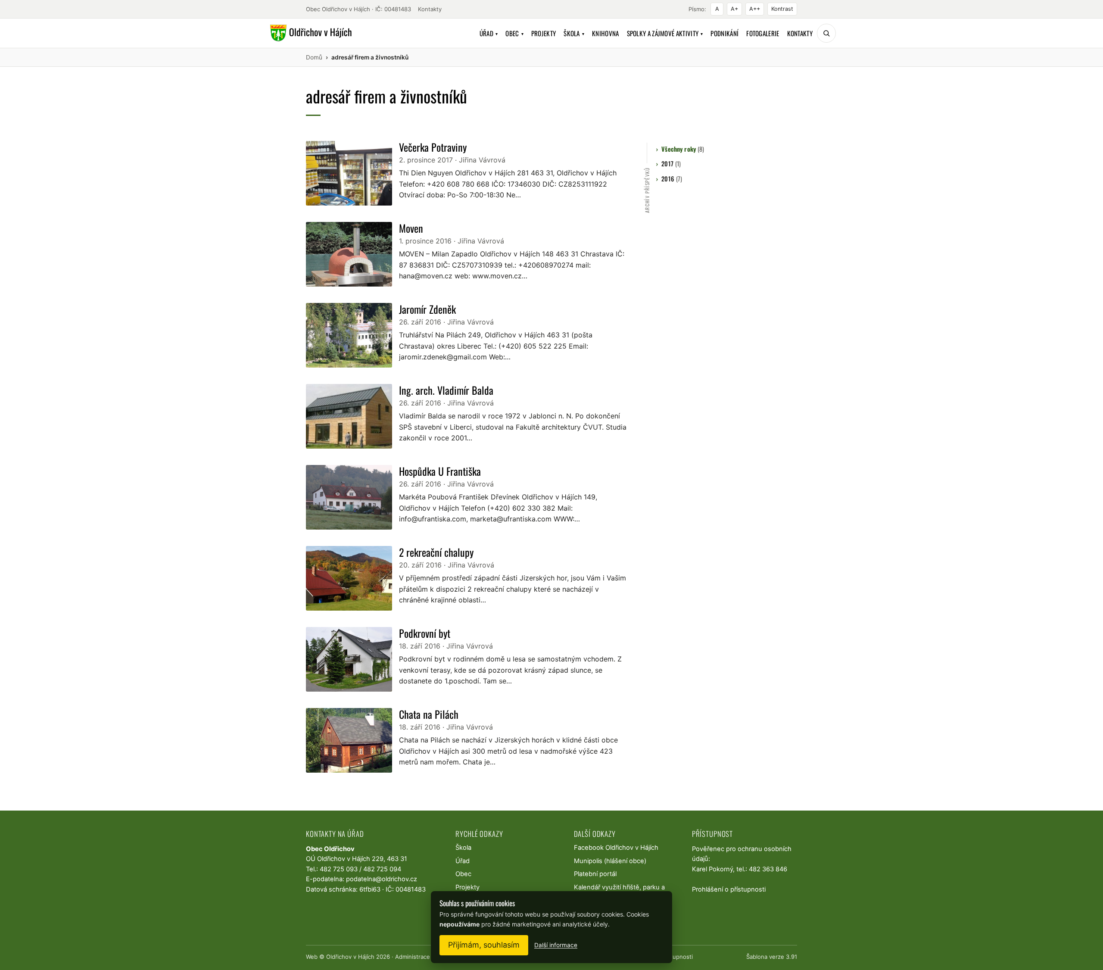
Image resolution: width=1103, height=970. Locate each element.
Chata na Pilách (428, 714)
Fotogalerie (762, 33)
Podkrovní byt (424, 633)
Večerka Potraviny (433, 147)
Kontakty (430, 9)
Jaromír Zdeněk (427, 309)
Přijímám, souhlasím (484, 944)
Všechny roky (682, 148)
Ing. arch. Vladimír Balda (446, 390)
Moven (411, 228)
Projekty (543, 33)
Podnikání (724, 33)
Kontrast (782, 9)
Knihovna (605, 33)
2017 (671, 163)
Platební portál (595, 874)
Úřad (489, 33)
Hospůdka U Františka (440, 471)
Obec (514, 33)
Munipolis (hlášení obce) (610, 861)
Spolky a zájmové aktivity (665, 33)
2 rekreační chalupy (436, 552)
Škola (574, 33)
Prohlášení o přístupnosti (729, 889)
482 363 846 (768, 869)
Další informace (555, 945)
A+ (734, 9)
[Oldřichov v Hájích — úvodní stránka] (309, 33)
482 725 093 (339, 869)
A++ (754, 9)
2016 (671, 178)
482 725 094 (382, 869)
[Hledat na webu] (826, 33)
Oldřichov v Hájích (350, 956)
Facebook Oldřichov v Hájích (616, 847)
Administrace (412, 956)
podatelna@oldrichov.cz (381, 879)
